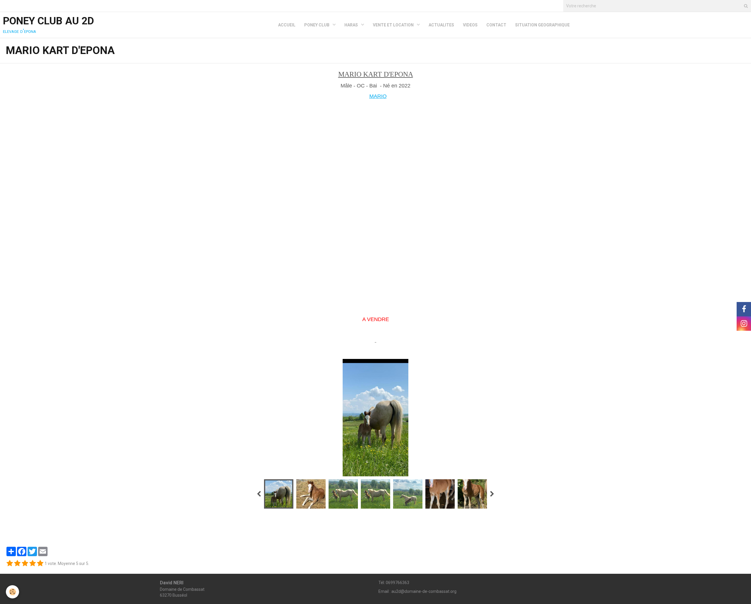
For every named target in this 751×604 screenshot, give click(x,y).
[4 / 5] (32, 563)
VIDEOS (470, 25)
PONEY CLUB (317, 25)
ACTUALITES (441, 25)
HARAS (351, 25)
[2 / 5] (17, 563)
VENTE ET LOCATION (394, 25)
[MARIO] (375, 203)
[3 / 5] (25, 563)
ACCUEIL (286, 25)
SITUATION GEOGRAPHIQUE (542, 25)
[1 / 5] (9, 563)
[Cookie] (12, 591)
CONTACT (496, 25)
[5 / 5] (40, 563)
